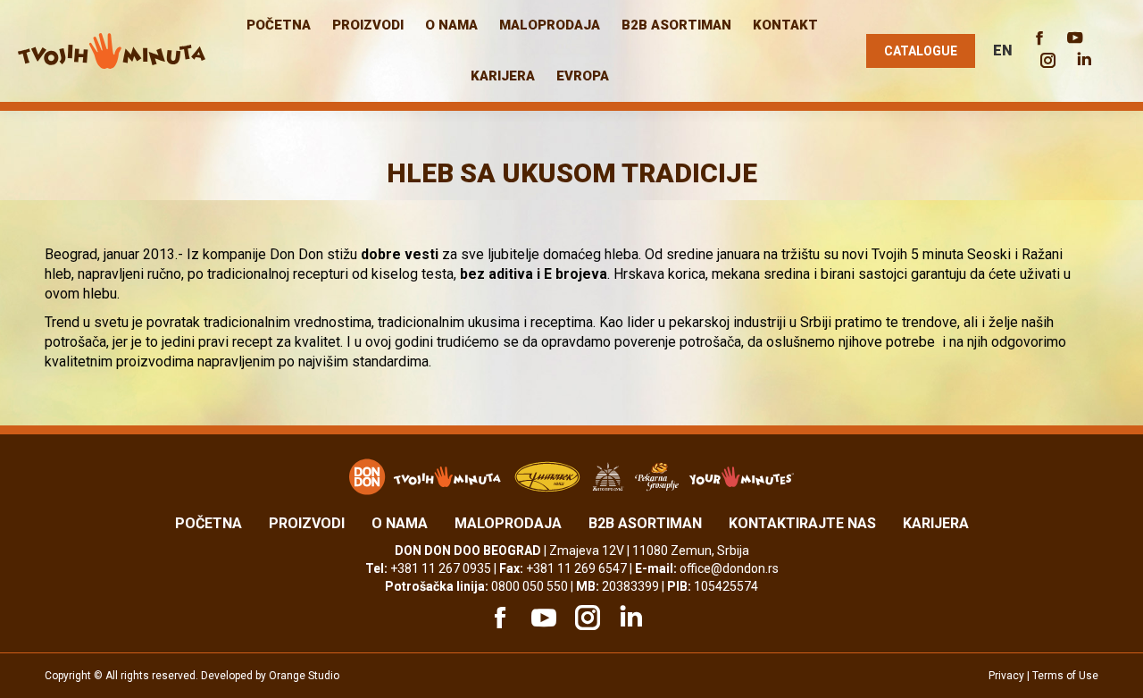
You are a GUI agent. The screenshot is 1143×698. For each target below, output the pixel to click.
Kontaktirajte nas (802, 523)
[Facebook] (497, 617)
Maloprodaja (508, 523)
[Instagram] (585, 617)
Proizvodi (307, 523)
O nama (399, 523)
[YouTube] (541, 617)
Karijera (936, 523)
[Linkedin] (628, 617)
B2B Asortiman (645, 523)
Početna (208, 523)
